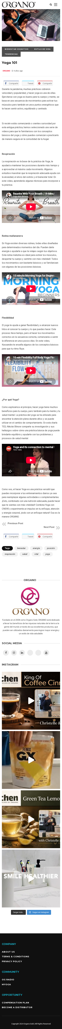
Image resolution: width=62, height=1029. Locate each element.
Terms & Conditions (15, 956)
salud (24, 554)
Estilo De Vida (42, 49)
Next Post (49, 527)
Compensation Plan (15, 1002)
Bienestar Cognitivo (16, 49)
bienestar (21, 548)
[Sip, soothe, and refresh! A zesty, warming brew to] (31, 819)
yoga (47, 554)
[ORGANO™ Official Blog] (19, 8)
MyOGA (6, 984)
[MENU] (55, 4)
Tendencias (11, 54)
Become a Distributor (17, 1007)
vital (36, 554)
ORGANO (6, 71)
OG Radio (8, 979)
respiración (10, 554)
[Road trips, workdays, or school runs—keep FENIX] (31, 760)
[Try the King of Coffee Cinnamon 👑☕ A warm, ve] (31, 701)
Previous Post (15, 523)
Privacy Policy (12, 961)
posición (51, 548)
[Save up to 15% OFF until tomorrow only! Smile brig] (31, 878)
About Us (8, 952)
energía (36, 548)
